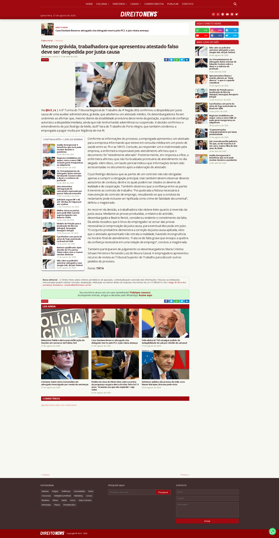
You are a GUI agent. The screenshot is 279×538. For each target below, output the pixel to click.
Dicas (90, 491)
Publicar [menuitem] (172, 4)
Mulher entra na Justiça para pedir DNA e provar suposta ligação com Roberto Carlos (68, 214)
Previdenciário (69, 505)
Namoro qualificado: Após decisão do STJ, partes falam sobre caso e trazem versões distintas (70, 251)
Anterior (46, 475)
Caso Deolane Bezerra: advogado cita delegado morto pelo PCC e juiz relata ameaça (114, 341)
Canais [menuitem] (134, 4)
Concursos (46, 496)
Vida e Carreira (85, 500)
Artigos (55, 491)
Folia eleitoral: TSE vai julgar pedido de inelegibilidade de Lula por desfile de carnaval (164, 341)
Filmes (55, 500)
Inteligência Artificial (62, 496)
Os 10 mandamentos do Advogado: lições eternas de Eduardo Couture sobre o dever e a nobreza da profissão (69, 176)
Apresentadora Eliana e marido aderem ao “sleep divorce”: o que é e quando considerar (221, 79)
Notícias (59, 40)
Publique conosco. (140, 292)
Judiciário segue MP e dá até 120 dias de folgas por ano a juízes (69, 201)
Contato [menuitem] (187, 4)
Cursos (89, 496)
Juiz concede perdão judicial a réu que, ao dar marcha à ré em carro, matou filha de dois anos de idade (223, 144)
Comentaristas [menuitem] (154, 4)
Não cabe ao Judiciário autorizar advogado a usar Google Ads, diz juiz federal (70, 262)
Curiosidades (79, 491)
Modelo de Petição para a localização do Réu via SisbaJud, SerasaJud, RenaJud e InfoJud (69, 227)
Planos (57, 505)
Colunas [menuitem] (101, 4)
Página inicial (47, 40)
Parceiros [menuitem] (119, 4)
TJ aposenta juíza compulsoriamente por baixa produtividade (223, 132)
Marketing (78, 496)
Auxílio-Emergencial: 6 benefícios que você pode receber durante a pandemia (69, 148)
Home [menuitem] (89, 4)
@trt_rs (50, 110)
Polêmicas (66, 491)
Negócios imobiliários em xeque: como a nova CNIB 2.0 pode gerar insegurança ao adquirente (70, 161)
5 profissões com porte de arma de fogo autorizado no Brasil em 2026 (69, 238)
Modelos (45, 500)
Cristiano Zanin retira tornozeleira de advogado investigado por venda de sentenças (64, 383)
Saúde (64, 500)
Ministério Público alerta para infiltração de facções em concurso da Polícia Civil (63, 341)
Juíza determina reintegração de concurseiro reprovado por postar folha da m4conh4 (69, 190)
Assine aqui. (146, 295)
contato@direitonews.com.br (77, 285)
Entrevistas (46, 505)
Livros (72, 500)
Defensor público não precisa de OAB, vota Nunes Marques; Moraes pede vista (163, 383)
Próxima (184, 475)
